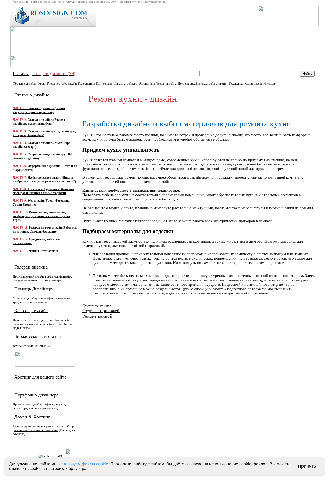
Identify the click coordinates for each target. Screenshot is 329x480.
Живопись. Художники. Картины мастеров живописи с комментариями (43, 191)
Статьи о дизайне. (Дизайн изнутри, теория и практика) (39, 110)
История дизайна (189, 83)
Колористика (86, 83)
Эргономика (147, 83)
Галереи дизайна (31, 267)
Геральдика (236, 83)
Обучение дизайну (24, 83)
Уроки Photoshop (49, 83)
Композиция (104, 83)
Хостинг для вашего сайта (40, 377)
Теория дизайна (166, 83)
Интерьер (269, 83)
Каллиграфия (253, 83)
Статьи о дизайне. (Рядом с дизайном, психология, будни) (39, 121)
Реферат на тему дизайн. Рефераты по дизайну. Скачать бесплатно (45, 229)
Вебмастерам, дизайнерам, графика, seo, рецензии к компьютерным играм (41, 216)
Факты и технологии (35, 251)
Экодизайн (208, 83)
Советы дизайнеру (125, 83)
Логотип (221, 83)
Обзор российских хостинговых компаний (43, 428)
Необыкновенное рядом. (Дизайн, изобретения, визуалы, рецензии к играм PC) (44, 179)
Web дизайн (69, 83)
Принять (307, 466)
